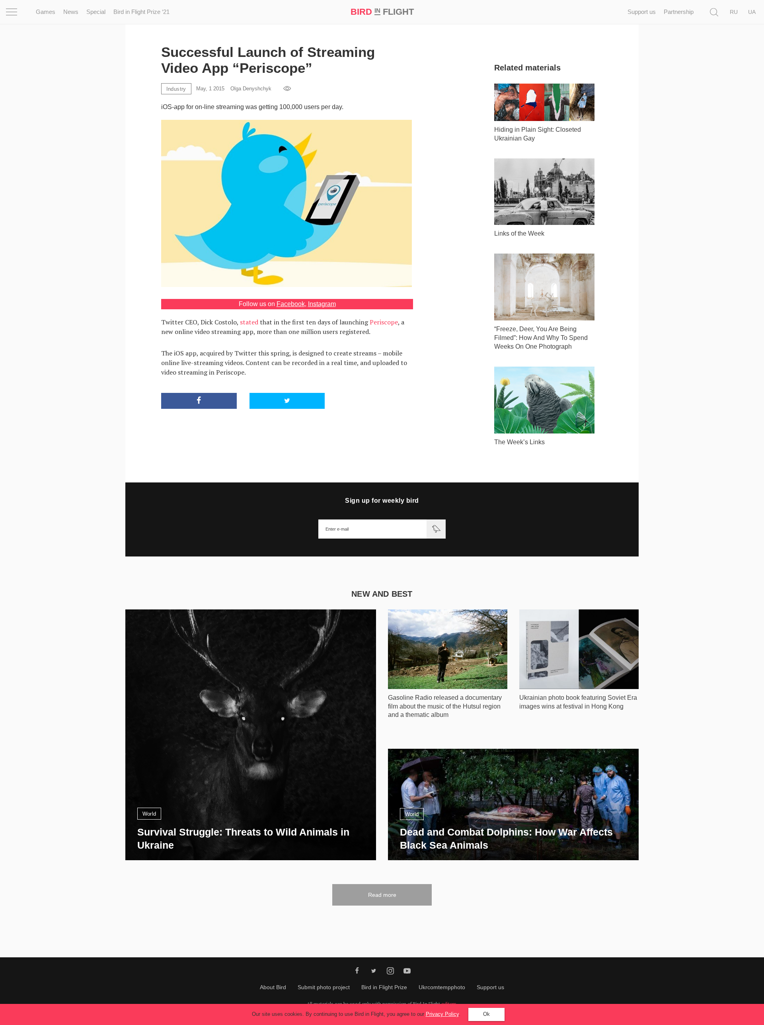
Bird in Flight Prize (384, 987)
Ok (486, 1014)
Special (95, 11)
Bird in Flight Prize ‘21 (141, 11)
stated (249, 322)
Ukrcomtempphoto (442, 987)
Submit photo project (324, 987)
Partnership (679, 11)
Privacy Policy (442, 1014)
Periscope (384, 322)
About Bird (273, 987)
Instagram (322, 304)
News (70, 11)
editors (448, 1004)
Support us (642, 11)
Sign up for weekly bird (382, 500)
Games (45, 11)
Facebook (291, 304)
